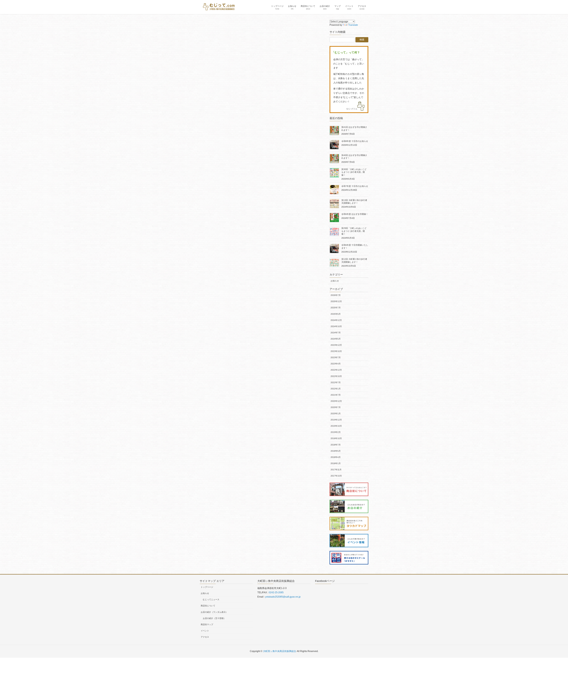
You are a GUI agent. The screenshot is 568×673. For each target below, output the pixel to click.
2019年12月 (336, 420)
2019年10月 (336, 426)
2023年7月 (336, 357)
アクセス (205, 637)
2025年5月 (336, 314)
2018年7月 (336, 445)
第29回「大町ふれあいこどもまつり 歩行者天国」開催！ (354, 231)
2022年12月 (336, 370)
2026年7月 (336, 295)
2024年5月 (336, 339)
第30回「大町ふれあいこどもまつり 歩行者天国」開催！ (354, 172)
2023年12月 (336, 345)
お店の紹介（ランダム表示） (214, 612)
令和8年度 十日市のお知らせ (354, 141)
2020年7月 (336, 407)
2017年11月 (336, 469)
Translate (353, 25)
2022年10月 (336, 376)
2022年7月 (336, 382)
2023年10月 (336, 351)
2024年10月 (336, 326)
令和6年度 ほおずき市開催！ (354, 214)
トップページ (207, 587)
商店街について (208, 606)
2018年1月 (336, 463)
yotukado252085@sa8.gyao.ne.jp (283, 596)
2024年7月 (336, 332)
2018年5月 (336, 451)
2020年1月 (336, 413)
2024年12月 (336, 320)
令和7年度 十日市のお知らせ (354, 186)
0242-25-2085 (276, 592)
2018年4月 (336, 457)
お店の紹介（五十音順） (214, 618)
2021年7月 (336, 395)
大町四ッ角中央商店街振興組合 (279, 651)
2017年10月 (336, 476)
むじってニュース (211, 599)
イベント (205, 631)
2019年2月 (336, 432)
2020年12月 (336, 401)
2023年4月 (336, 363)
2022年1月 (336, 388)
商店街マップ (207, 624)
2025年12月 (336, 301)
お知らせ (335, 281)
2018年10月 (336, 438)
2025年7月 (336, 307)
